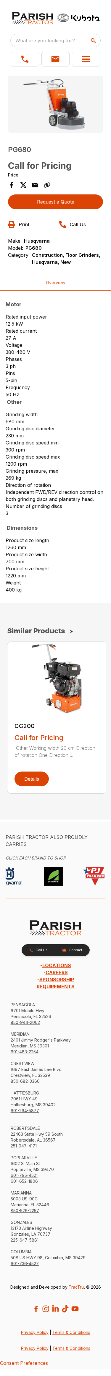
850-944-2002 (25, 1022)
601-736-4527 (25, 1263)
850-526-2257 (25, 1210)
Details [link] (31, 779)
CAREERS (57, 972)
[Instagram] (45, 1309)
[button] (25, 59)
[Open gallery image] (55, 104)
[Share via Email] (35, 185)
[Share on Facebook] (11, 185)
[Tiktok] (65, 1309)
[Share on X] (23, 185)
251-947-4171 (24, 1145)
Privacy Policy (35, 1332)
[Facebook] (36, 1309)
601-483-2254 (24, 1051)
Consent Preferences (24, 1363)
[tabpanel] (55, 105)
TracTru (76, 1287)
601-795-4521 (24, 1175)
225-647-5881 (24, 1239)
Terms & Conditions (71, 1332)
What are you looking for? (45, 41)
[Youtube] (75, 1309)
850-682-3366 (25, 1081)
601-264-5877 (25, 1110)
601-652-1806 (24, 1181)
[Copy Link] (47, 185)
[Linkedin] (55, 1309)
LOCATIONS (56, 965)
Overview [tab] (55, 282)
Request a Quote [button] (55, 202)
